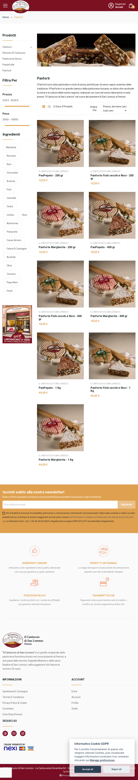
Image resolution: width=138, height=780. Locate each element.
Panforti (7, 70)
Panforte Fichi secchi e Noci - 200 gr (112, 177)
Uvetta (10, 215)
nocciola (11, 155)
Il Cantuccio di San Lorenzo (53, 171)
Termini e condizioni (13, 697)
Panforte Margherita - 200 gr (57, 247)
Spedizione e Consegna (15, 691)
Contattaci (8, 708)
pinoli (9, 290)
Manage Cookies (69, 775)
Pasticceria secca (12, 58)
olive (9, 265)
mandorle (11, 147)
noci (9, 164)
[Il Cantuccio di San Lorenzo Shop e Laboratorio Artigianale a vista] (17, 324)
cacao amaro (14, 240)
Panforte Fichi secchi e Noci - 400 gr (60, 318)
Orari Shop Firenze (12, 714)
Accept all (87, 769)
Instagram (22, 733)
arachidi (11, 257)
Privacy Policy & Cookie (15, 703)
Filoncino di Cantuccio (14, 52)
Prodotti (9, 35)
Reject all (116, 769)
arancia (11, 181)
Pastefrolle (8, 64)
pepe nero (12, 282)
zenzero (11, 274)
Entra (74, 691)
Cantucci (7, 47)
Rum (24, 215)
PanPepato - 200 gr (51, 175)
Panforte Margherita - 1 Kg (56, 459)
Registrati (120, 4)
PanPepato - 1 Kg (50, 387)
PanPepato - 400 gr (103, 247)
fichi (9, 189)
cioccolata (12, 172)
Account (76, 697)
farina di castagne (17, 248)
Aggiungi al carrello (60, 191)
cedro (10, 206)
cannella (11, 198)
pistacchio (12, 231)
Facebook (5, 733)
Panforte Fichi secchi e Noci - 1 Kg (110, 389)
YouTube (14, 733)
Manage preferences (102, 760)
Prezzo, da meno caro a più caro (115, 109)
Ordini (75, 708)
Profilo (75, 703)
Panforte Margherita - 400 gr (109, 316)
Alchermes (12, 223)
